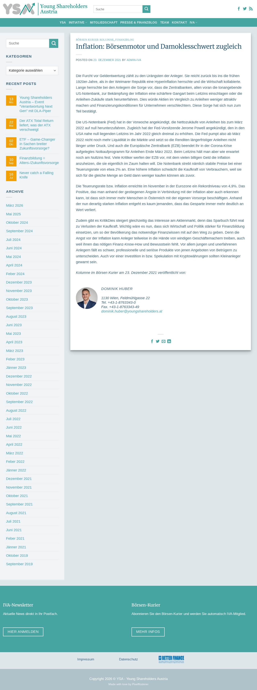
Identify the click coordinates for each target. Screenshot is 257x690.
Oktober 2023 (17, 299)
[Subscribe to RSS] (251, 9)
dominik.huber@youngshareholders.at (131, 311)
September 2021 (19, 504)
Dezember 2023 (19, 282)
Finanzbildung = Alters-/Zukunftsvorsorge (39, 160)
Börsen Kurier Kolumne (95, 39)
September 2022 (19, 402)
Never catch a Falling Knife (36, 175)
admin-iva (134, 60)
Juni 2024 (14, 248)
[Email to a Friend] (163, 341)
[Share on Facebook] (152, 341)
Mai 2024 (13, 257)
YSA (63, 22)
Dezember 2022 (19, 376)
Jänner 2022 (16, 470)
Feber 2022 (15, 461)
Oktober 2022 (17, 393)
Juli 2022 (13, 419)
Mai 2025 (13, 214)
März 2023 (14, 351)
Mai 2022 (13, 436)
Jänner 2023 (16, 367)
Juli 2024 (13, 239)
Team (164, 22)
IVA (192, 22)
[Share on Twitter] (158, 341)
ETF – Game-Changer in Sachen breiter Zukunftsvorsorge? (37, 143)
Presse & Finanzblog (138, 22)
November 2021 (19, 487)
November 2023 (19, 291)
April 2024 (14, 265)
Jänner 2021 (16, 547)
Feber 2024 (15, 274)
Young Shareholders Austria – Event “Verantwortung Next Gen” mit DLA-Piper (35, 104)
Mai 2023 (13, 333)
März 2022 (14, 453)
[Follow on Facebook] (239, 9)
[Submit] (146, 9)
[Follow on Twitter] (245, 9)
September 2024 (19, 231)
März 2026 (14, 205)
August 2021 (16, 513)
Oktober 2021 (17, 496)
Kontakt (179, 22)
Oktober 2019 (17, 555)
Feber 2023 (15, 359)
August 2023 (16, 316)
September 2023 (19, 308)
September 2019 (19, 564)
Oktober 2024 (17, 222)
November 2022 (19, 385)
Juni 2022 (14, 427)
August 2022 (16, 410)
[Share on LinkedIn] (169, 341)
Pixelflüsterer (140, 684)
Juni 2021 (14, 530)
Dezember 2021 (19, 479)
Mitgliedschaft (103, 22)
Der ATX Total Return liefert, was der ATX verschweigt (36, 125)
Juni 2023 (14, 325)
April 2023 (14, 342)
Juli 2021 (13, 521)
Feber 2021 (15, 538)
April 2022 (14, 444)
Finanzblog (124, 39)
